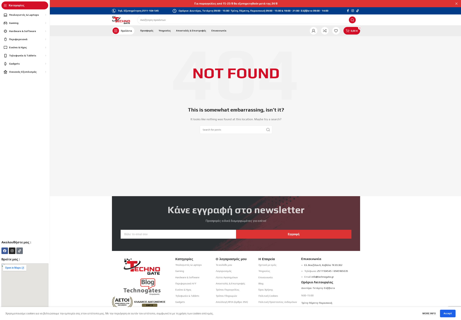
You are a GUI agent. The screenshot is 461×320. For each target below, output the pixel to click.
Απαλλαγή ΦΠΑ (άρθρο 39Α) (232, 301)
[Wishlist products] (336, 30)
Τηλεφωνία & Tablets (187, 295)
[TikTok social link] (357, 11)
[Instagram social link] (352, 11)
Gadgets (180, 301)
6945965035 (341, 271)
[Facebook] (4, 251)
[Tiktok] (19, 251)
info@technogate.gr (323, 276)
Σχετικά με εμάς (267, 264)
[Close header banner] (456, 3)
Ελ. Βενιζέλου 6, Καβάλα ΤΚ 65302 (323, 265)
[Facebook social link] (348, 11)
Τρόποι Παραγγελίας (227, 289)
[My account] (313, 30)
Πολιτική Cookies (268, 295)
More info (429, 313)
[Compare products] (324, 30)
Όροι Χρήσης (265, 289)
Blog (260, 283)
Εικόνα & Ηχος (183, 289)
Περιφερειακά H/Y (185, 283)
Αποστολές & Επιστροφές (230, 283)
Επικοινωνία (265, 277)
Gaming (179, 271)
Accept (448, 313)
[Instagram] (12, 251)
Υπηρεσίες (264, 271)
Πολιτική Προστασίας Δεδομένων (277, 301)
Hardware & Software (187, 277)
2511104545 (324, 271)
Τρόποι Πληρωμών (226, 295)
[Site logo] (121, 19)
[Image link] (142, 265)
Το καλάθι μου (224, 264)
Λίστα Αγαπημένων (227, 277)
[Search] (352, 19)
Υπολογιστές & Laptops (188, 264)
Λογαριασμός (224, 271)
